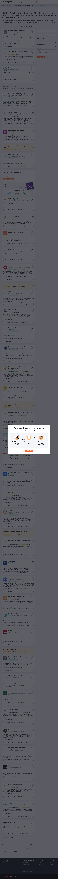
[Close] (49, 426)
